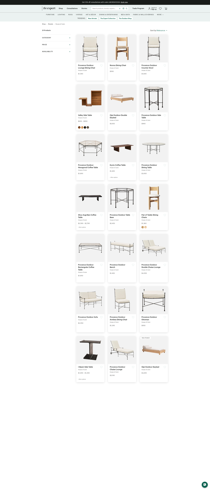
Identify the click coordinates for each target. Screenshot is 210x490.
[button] (160, 9)
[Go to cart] (166, 9)
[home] (48, 8)
